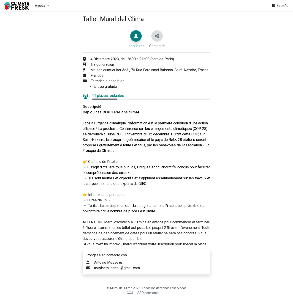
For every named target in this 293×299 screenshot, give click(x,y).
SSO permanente (150, 293)
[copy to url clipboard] (157, 36)
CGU (130, 293)
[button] (42, 5)
